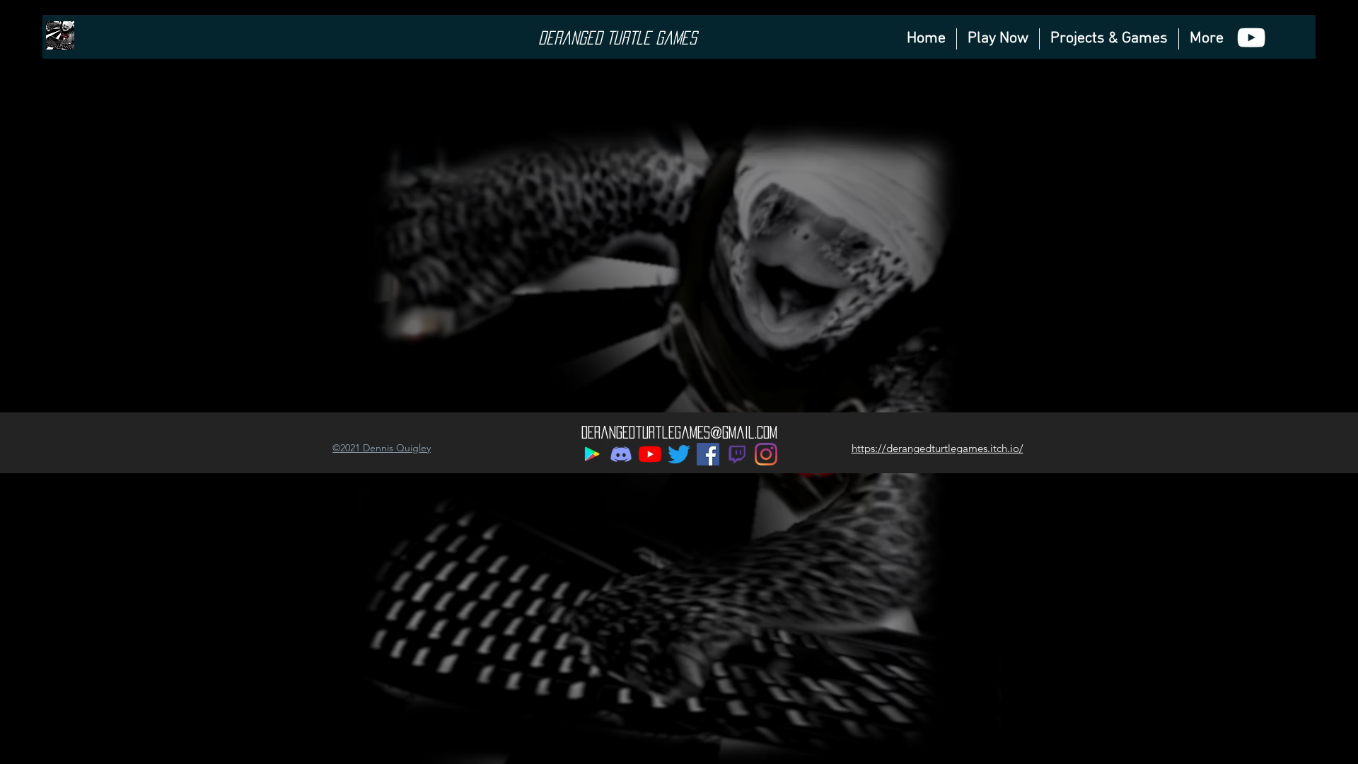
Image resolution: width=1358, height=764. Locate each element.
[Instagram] (766, 454)
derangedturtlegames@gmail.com (679, 432)
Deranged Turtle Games (617, 38)
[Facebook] (708, 454)
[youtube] (1251, 37)
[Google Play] (592, 454)
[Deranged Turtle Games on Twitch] (737, 454)
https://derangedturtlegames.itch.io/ (937, 448)
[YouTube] (650, 454)
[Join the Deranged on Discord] (621, 454)
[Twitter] (679, 454)
